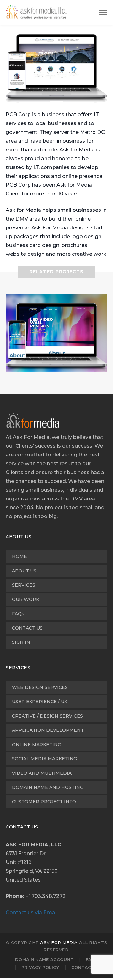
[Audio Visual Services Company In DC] (56, 363)
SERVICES (23, 585)
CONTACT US (27, 628)
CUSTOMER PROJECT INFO (44, 802)
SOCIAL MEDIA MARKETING (44, 759)
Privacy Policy (40, 967)
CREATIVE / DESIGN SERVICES (47, 716)
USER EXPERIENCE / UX (39, 701)
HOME (19, 556)
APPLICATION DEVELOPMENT (48, 730)
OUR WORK (25, 599)
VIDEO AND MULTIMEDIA (42, 773)
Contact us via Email (32, 912)
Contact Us (86, 967)
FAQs (18, 613)
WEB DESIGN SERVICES (40, 687)
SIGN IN (21, 642)
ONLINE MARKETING (36, 744)
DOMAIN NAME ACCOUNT (44, 959)
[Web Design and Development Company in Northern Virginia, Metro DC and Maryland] (37, 12)
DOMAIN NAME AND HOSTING (47, 787)
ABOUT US (24, 571)
